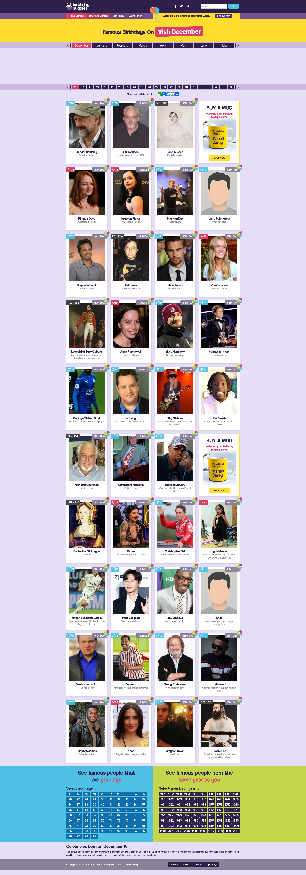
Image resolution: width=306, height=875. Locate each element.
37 (116, 303)
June (204, 45)
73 (127, 820)
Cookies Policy (132, 864)
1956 (203, 804)
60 (160, 569)
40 (205, 635)
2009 (228, 831)
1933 (179, 794)
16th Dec (99, 103)
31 (186, 87)
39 (94, 804)
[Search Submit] (233, 6)
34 (135, 799)
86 (70, 831)
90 (102, 831)
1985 (195, 820)
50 (102, 810)
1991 (162, 825)
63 (126, 815)
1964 (187, 810)
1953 (179, 804)
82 (118, 825)
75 (143, 820)
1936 (203, 794)
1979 (227, 815)
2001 (163, 831)
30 (179, 87)
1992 (171, 825)
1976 (203, 815)
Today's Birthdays (76, 15)
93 (126, 831)
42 (118, 804)
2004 (187, 831)
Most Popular (118, 15)
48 (86, 810)
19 (97, 87)
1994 (187, 825)
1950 (236, 799)
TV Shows (174, 864)
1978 (219, 815)
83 (126, 825)
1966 (203, 810)
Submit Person (135, 15)
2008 (220, 831)
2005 (195, 831)
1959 (227, 804)
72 (118, 820)
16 (75, 87)
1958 (219, 804)
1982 (171, 820)
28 (164, 87)
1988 (219, 820)
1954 (187, 804)
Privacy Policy (116, 864)
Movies (185, 864)
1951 (162, 804)
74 (116, 103)
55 (143, 810)
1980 (236, 815)
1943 (179, 799)
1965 (195, 810)
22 (119, 87)
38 (86, 804)
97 (78, 836)
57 (78, 815)
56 (70, 815)
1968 (219, 810)
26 (149, 87)
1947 (211, 799)
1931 (162, 794)
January (102, 45)
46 (72, 635)
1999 (227, 825)
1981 (162, 820)
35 (143, 799)
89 (94, 831)
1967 (211, 810)
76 (160, 369)
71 (110, 820)
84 (135, 825)
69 (94, 820)
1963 (179, 810)
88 (86, 831)
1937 (211, 794)
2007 (211, 831)
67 (78, 820)
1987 (211, 820)
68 (86, 820)
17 (83, 87)
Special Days (212, 864)
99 (94, 836)
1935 (195, 794)
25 (141, 87)
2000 (236, 825)
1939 (227, 794)
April (163, 45)
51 (110, 810)
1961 (162, 810)
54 (160, 169)
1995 (195, 825)
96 (70, 836)
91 (110, 831)
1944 (187, 799)
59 (94, 815)
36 (70, 804)
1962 (171, 810)
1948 (219, 799)
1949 (227, 799)
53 (126, 810)
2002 (171, 831)
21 (112, 87)
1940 (236, 794)
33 (116, 635)
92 (118, 831)
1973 (179, 815)
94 (135, 831)
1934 (187, 794)
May (183, 45)
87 (78, 831)
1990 (236, 820)
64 (135, 815)
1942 (171, 799)
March (143, 45)
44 (116, 169)
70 (72, 103)
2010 (235, 831)
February (122, 45)
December (81, 45)
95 (143, 831)
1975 (195, 815)
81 (110, 825)
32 (116, 502)
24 (134, 87)
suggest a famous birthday (138, 855)
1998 (219, 825)
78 (86, 825)
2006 (203, 831)
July (224, 45)
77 (116, 436)
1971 (163, 815)
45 (143, 804)
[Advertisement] (153, 66)
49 (94, 810)
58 (72, 169)
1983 (179, 820)
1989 (227, 820)
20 (104, 87)
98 (86, 836)
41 (160, 236)
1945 (195, 799)
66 (205, 169)
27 (156, 87)
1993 (179, 825)
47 (78, 810)
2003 (179, 831)
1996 (203, 825)
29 (171, 87)
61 (116, 369)
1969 (227, 810)
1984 (187, 820)
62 (72, 236)
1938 (219, 794)
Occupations (197, 864)
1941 (163, 799)
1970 (235, 810)
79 (160, 635)
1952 (171, 804)
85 (143, 825)
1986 (203, 820)
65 (143, 815)
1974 (187, 815)
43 (126, 804)
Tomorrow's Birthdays (98, 15)
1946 (203, 799)
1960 (236, 804)
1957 (211, 804)
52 (118, 810)
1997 (211, 825)
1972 (170, 815)
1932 (171, 794)
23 (127, 87)
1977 (211, 815)
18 (90, 87)
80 (102, 825)
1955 (195, 804)
